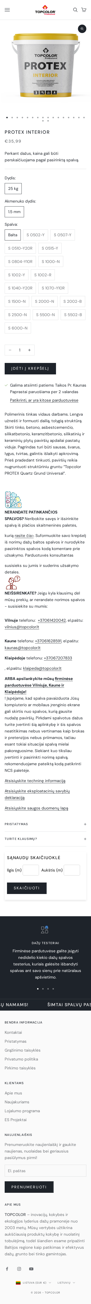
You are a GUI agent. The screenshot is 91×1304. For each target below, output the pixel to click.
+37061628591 (48, 640)
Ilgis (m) (14, 870)
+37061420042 (52, 620)
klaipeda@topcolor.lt (42, 668)
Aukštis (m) (52, 870)
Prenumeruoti (29, 1187)
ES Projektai (16, 1119)
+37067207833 (58, 658)
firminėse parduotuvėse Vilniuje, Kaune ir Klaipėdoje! (39, 685)
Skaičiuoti (27, 888)
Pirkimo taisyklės (20, 1068)
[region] (45, 953)
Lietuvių (64, 1282)
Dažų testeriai (45, 943)
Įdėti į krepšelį (30, 368)
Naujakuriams (17, 1102)
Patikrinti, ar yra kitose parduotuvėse (44, 400)
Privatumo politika (21, 1059)
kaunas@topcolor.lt (23, 647)
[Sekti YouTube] (31, 1269)
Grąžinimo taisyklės (23, 1050)
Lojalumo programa (22, 1110)
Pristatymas (16, 1041)
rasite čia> (24, 535)
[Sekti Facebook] (7, 1269)
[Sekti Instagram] (19, 1269)
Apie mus (13, 1093)
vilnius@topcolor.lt (22, 626)
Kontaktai (13, 1032)
